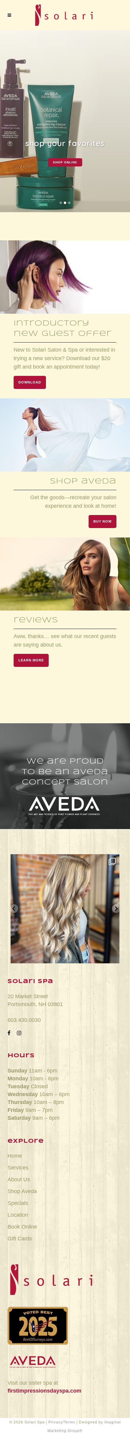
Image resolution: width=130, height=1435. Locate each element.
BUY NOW (102, 521)
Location (18, 1215)
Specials (18, 1203)
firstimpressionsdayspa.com (44, 1391)
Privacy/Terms (61, 1422)
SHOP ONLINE (65, 162)
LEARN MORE (31, 660)
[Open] (65, 908)
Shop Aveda (22, 1191)
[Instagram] (112, 955)
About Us (19, 1179)
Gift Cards (20, 1239)
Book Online (22, 1227)
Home (15, 1156)
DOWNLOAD (29, 382)
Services (18, 1168)
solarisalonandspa (65, 861)
